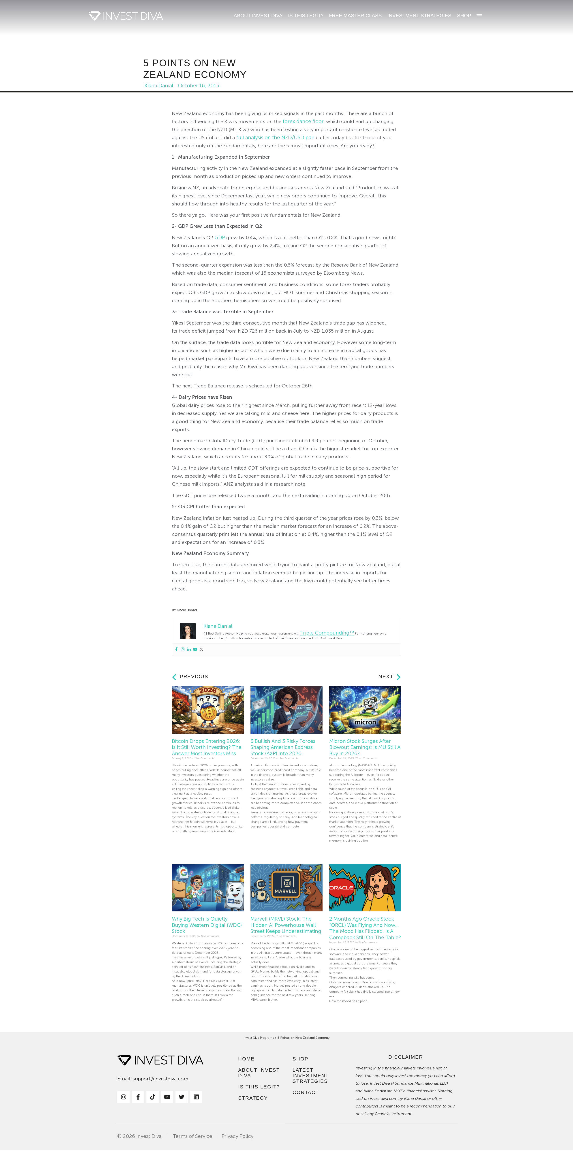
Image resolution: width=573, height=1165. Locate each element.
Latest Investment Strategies (311, 1075)
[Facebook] (176, 649)
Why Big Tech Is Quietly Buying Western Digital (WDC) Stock (207, 925)
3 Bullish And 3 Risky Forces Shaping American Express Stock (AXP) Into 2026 (282, 747)
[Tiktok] (152, 1097)
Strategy (253, 1098)
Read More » (180, 841)
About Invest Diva (258, 15)
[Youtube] (195, 649)
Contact (306, 1092)
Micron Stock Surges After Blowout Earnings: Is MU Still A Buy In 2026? (364, 747)
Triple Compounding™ (327, 633)
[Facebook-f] (138, 1097)
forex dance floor (303, 121)
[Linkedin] (189, 649)
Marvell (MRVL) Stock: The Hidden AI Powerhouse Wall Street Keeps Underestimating (285, 925)
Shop (464, 15)
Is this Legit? (305, 15)
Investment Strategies (419, 15)
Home (246, 1059)
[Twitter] (201, 649)
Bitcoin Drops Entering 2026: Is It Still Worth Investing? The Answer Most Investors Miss (207, 747)
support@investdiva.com (160, 1079)
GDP (219, 237)
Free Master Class (355, 15)
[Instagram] (183, 649)
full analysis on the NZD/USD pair (276, 137)
